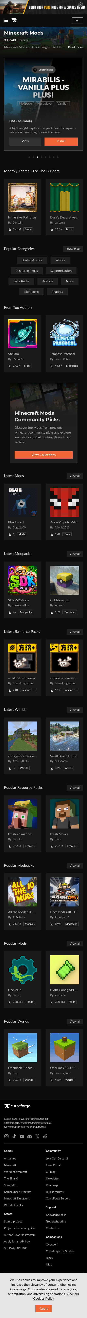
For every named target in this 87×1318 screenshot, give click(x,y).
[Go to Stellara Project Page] (22, 343)
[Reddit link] (44, 1136)
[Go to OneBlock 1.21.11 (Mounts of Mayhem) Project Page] (64, 1057)
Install (61, 141)
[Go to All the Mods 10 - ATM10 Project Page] (22, 901)
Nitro (49, 1264)
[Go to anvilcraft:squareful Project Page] (22, 668)
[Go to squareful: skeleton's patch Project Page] (64, 668)
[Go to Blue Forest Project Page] (22, 512)
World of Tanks (13, 1205)
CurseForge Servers (58, 1198)
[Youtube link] (21, 1136)
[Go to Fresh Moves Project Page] (64, 823)
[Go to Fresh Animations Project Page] (22, 823)
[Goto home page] (14, 20)
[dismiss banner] (80, 4)
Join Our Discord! (57, 1158)
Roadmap (52, 1185)
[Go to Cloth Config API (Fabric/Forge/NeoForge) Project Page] (64, 979)
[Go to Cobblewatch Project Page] (64, 590)
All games (10, 1158)
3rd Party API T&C (15, 1248)
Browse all (73, 249)
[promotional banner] (43, 7)
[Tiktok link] (14, 1136)
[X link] (37, 1136)
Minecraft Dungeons (17, 1198)
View (25, 141)
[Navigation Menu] (6, 20)
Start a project (13, 1221)
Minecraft (10, 1165)
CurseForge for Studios (60, 1251)
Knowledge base (56, 1215)
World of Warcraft (15, 1172)
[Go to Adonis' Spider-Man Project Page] (64, 512)
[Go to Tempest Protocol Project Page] (64, 343)
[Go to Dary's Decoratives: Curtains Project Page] (64, 207)
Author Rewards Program (20, 1235)
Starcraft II (10, 1185)
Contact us (52, 1228)
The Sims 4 (11, 1178)
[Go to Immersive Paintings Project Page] (22, 207)
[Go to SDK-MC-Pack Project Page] (22, 590)
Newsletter (52, 1178)
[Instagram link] (6, 1136)
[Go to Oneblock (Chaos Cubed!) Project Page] (22, 1057)
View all (75, 476)
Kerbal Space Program (17, 1192)
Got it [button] (43, 1308)
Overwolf (51, 1244)
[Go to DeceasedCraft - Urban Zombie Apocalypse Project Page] (64, 901)
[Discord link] (29, 1136)
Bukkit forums (55, 1192)
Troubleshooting (56, 1221)
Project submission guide (19, 1228)
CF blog (50, 1172)
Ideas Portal (53, 1165)
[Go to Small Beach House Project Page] (64, 745)
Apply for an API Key (17, 1241)
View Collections (44, 455)
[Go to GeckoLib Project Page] (22, 979)
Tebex (49, 1258)
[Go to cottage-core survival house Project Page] (22, 745)
